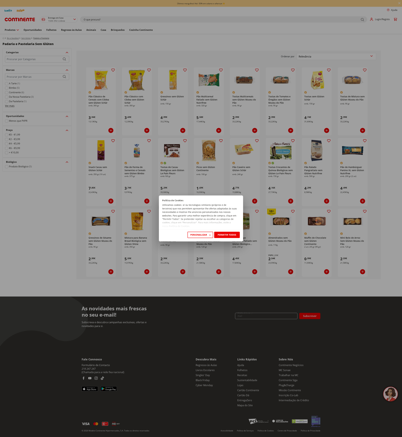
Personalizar (198, 234)
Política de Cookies (179, 226)
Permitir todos (227, 234)
